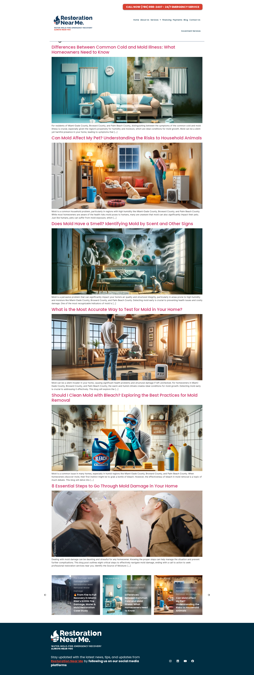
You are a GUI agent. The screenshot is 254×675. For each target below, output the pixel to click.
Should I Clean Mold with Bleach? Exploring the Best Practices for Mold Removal (125, 397)
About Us (144, 20)
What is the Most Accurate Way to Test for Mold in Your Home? (117, 309)
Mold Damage (81, 584)
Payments (177, 20)
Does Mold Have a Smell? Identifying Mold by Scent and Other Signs (122, 224)
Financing (166, 20)
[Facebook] (192, 661)
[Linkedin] (177, 661)
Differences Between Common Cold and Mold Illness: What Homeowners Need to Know (113, 49)
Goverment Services (191, 31)
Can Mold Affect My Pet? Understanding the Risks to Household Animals (127, 138)
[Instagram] (170, 661)
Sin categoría (141, 594)
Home (136, 20)
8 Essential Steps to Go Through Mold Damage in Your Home (115, 486)
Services (154, 20)
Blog (186, 20)
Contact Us (194, 20)
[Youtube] (185, 661)
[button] (156, 20)
